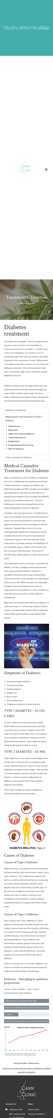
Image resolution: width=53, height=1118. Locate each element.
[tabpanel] (26, 433)
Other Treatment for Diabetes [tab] (19, 457)
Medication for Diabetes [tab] (16, 410)
